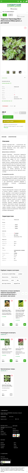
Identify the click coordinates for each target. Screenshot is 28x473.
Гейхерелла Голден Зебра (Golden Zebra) (6, 311)
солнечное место (17, 250)
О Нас (2, 429)
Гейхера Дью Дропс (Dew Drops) (20, 349)
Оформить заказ (16, 432)
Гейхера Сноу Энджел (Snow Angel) (6, 349)
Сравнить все (4, 334)
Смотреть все (4, 370)
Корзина (14, 428)
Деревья (2, 442)
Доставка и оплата (4, 425)
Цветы (15, 442)
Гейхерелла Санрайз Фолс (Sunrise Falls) (20, 311)
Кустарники (3, 444)
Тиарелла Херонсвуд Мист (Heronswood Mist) (7, 385)
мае (18, 280)
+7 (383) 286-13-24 (4, 410)
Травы (15, 444)
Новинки (2, 431)
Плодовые (2, 446)
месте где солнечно (6, 283)
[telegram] (18, 419)
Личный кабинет (16, 430)
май (14, 234)
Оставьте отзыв (3, 434)
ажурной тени (17, 283)
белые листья (5, 277)
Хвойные (2, 447)
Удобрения (16, 447)
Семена (15, 446)
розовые (20, 273)
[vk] (15, 419)
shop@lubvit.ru (3, 416)
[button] (5, 462)
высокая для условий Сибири (8, 273)
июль (17, 234)
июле (12, 280)
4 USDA (15, 253)
